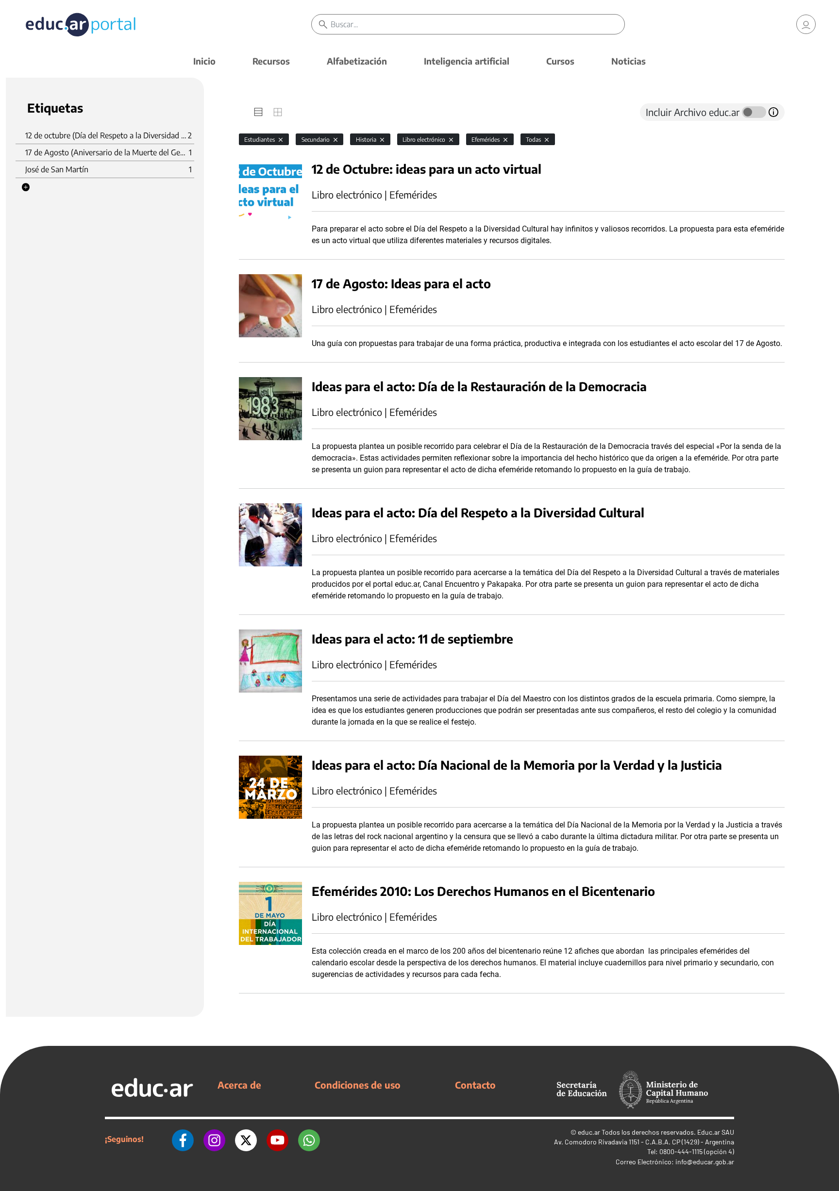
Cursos (560, 60)
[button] (26, 187)
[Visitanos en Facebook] (183, 1139)
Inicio (204, 60)
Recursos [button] (271, 60)
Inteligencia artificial (466, 60)
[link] (806, 24)
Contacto (475, 1085)
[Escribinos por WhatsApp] (309, 1139)
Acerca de (239, 1085)
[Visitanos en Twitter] (246, 1139)
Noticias (628, 60)
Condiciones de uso (358, 1085)
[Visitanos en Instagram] (214, 1139)
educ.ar (589, 1132)
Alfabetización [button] (357, 60)
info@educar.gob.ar (704, 1162)
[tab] (258, 112)
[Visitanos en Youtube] (277, 1139)
